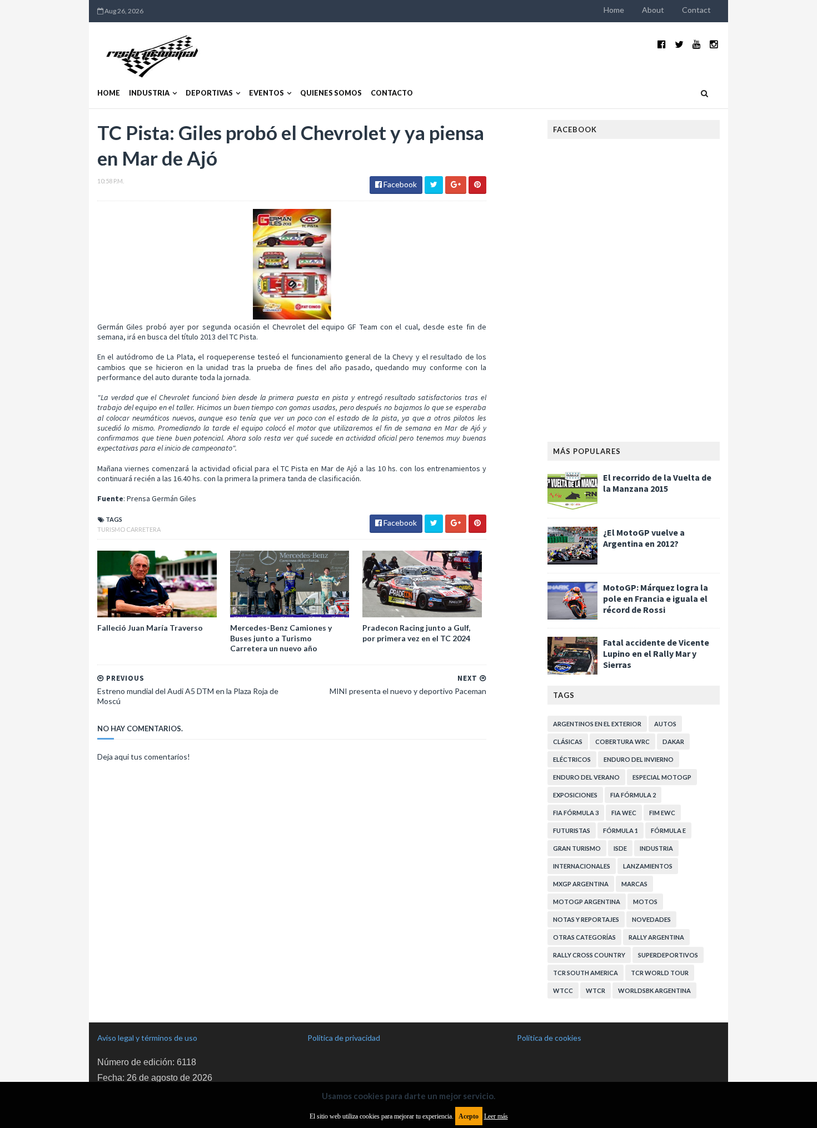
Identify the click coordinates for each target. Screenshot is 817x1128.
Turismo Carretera (129, 529)
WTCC (563, 990)
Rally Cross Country (589, 955)
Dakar (673, 741)
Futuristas (571, 830)
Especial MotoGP (661, 777)
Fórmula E (668, 830)
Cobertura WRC (622, 741)
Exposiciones (575, 794)
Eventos (266, 93)
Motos (645, 901)
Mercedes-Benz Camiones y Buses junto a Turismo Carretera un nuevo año (281, 637)
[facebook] (661, 44)
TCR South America (585, 972)
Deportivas (209, 93)
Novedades (651, 919)
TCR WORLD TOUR (660, 972)
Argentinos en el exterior (597, 723)
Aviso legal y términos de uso (147, 1037)
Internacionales (581, 866)
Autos (665, 723)
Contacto (392, 93)
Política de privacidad (343, 1037)
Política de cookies (549, 1037)
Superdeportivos (668, 955)
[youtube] (697, 44)
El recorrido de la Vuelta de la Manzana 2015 (657, 483)
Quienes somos (331, 93)
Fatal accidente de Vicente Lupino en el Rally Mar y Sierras (656, 653)
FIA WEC (623, 812)
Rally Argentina (656, 937)
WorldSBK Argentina (654, 990)
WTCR (595, 990)
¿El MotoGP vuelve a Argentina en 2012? (644, 538)
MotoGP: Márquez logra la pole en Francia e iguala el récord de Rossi (655, 598)
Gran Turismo (577, 848)
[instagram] (714, 44)
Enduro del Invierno (639, 759)
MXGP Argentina (581, 883)
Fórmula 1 (620, 830)
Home (614, 9)
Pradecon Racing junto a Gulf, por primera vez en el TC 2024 (416, 632)
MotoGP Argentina (586, 901)
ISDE (620, 848)
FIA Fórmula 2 (633, 794)
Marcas (634, 883)
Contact (696, 9)
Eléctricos (572, 759)
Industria (149, 93)
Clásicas (567, 741)
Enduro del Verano (586, 777)
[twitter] (679, 44)
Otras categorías (584, 937)
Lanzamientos (647, 866)
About (653, 9)
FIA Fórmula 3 (576, 812)
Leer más (496, 1116)
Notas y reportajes (586, 919)
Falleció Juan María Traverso (150, 627)
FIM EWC (662, 812)
